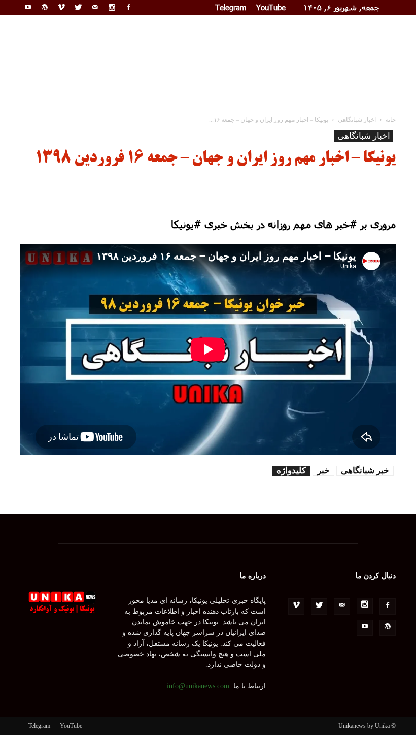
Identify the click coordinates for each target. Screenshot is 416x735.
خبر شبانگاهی (365, 470)
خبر (323, 470)
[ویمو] (61, 7)
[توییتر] (78, 7)
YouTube (271, 7)
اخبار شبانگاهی (363, 136)
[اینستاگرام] (111, 7)
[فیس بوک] (128, 7)
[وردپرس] (44, 7)
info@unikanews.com (198, 686)
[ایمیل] (94, 7)
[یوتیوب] (28, 7)
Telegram (231, 7)
